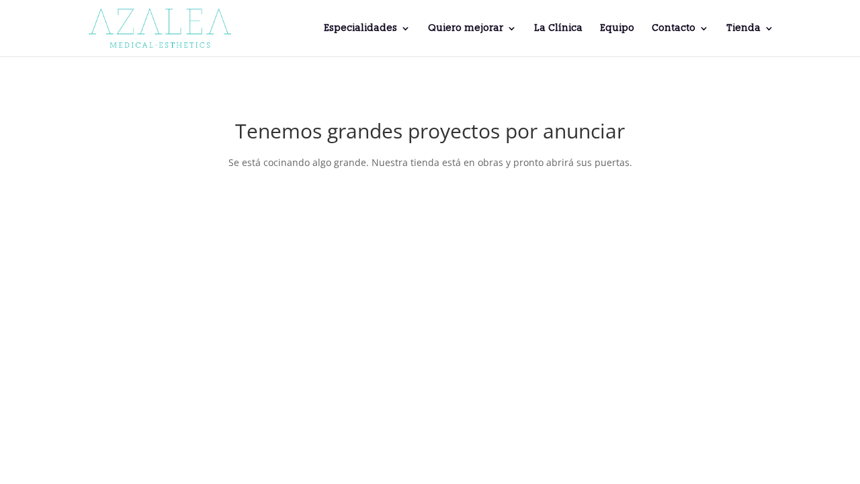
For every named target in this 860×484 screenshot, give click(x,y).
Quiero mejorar (465, 29)
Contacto (673, 29)
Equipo (617, 29)
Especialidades (360, 29)
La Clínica (558, 29)
